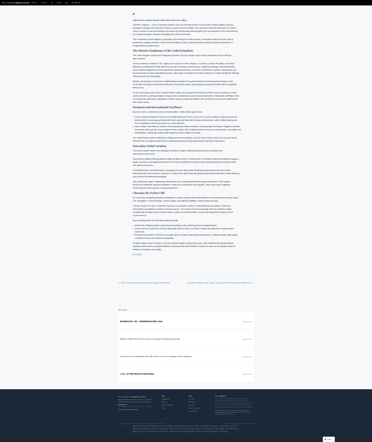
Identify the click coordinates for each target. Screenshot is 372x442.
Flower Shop (233, 426)
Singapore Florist (174, 428)
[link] (76, 2)
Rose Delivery (164, 428)
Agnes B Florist (141, 431)
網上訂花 (206, 426)
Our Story (191, 399)
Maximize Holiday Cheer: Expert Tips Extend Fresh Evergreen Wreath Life (219, 283)
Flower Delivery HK (152, 431)
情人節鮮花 (137, 254)
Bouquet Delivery (195, 428)
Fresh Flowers (163, 431)
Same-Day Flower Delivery (141, 428)
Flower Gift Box (230, 428)
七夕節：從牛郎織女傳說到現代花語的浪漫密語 (137, 374)
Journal (190, 405)
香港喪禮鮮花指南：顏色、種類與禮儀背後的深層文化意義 (141, 321)
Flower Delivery (178, 426)
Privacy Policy (192, 411)
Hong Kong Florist (189, 426)
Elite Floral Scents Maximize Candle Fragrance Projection (145, 283)
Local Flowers (173, 431)
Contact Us (191, 402)
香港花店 (170, 426)
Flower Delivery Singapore (187, 431)
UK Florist (163, 426)
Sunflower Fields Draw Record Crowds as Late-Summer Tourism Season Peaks (150, 339)
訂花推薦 (221, 428)
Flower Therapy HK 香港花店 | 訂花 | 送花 (15, 3)
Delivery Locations (167, 405)
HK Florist (215, 428)
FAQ (163, 408)
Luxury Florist (154, 428)
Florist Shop (141, 426)
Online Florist (224, 426)
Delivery (164, 402)
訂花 (201, 426)
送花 (197, 426)
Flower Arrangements (210, 431)
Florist (134, 426)
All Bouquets (166, 399)
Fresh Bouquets (223, 431)
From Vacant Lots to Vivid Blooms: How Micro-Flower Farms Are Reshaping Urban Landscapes (155, 356)
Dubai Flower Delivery (152, 426)
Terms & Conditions (194, 408)
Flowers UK (199, 431)
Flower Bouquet (206, 428)
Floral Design (185, 428)
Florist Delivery (214, 426)
